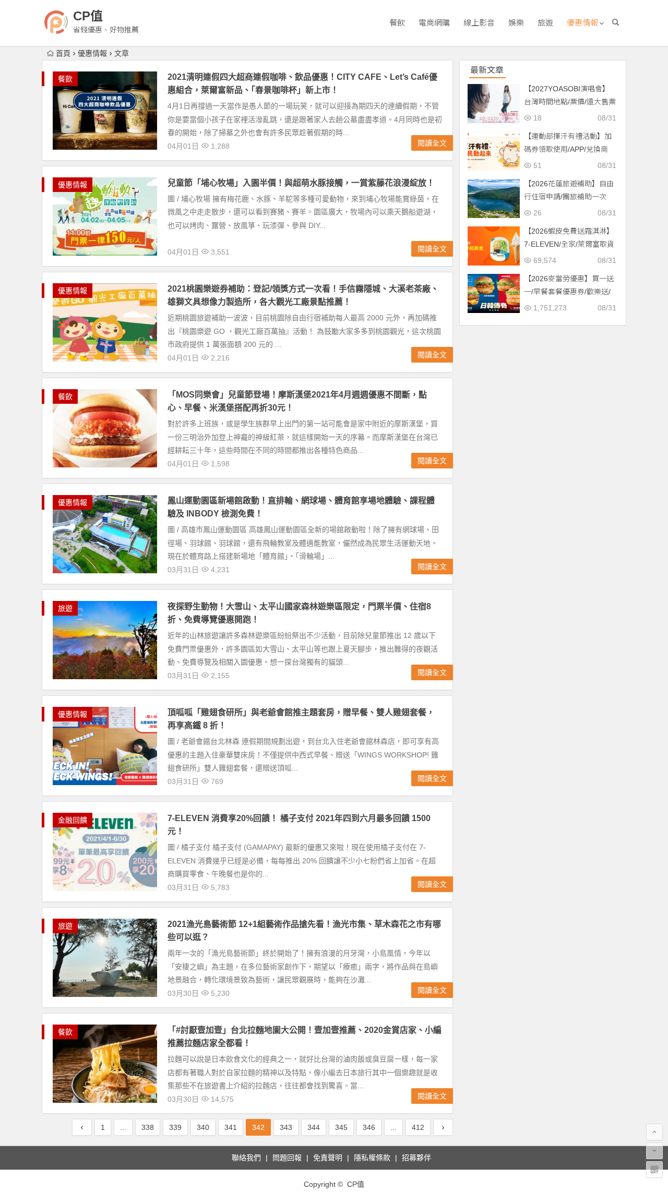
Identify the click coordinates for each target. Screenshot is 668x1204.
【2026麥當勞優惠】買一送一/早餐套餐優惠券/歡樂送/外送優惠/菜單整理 (569, 291)
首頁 (63, 53)
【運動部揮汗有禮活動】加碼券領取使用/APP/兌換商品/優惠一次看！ (568, 149)
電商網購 (434, 22)
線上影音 (479, 22)
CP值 (88, 16)
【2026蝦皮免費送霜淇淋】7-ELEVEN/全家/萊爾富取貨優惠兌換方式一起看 (569, 244)
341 (230, 1127)
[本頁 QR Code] (654, 1169)
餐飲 (397, 22)
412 (418, 1127)
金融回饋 (72, 820)
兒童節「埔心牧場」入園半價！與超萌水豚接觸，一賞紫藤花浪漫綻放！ (301, 182)
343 (286, 1127)
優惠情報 (582, 22)
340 (203, 1127)
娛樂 (516, 22)
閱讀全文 (432, 143)
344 (313, 1127)
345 (341, 1127)
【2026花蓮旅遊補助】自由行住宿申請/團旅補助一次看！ (569, 196)
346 (369, 1127)
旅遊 (545, 22)
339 (175, 1127)
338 (147, 1127)
